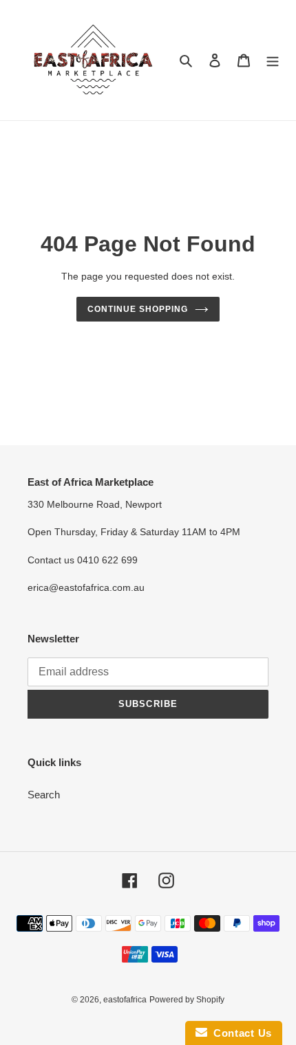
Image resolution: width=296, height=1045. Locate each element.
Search (44, 794)
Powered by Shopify (186, 999)
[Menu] (272, 60)
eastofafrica (125, 999)
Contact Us (239, 1033)
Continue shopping (137, 309)
